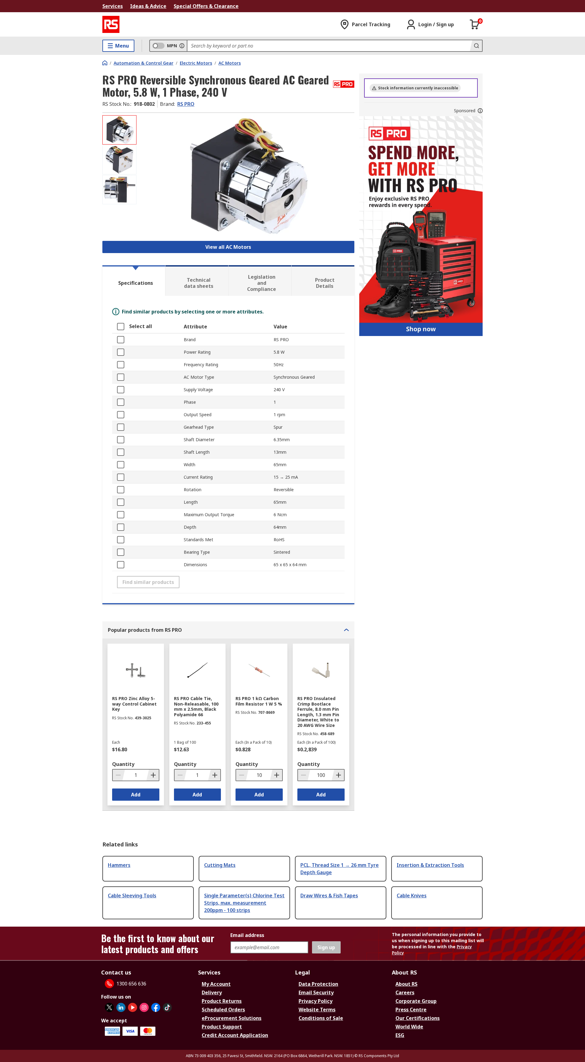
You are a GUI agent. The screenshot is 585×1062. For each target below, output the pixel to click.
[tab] (133, 280)
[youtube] (132, 1007)
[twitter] (109, 1007)
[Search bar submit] (476, 45)
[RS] (110, 24)
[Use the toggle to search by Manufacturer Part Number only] (181, 45)
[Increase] (153, 775)
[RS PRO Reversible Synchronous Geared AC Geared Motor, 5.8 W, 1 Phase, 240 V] (246, 176)
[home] (104, 62)
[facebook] (155, 1007)
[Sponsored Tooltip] (480, 111)
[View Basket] (475, 24)
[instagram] (144, 1007)
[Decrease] (119, 775)
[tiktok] (167, 1007)
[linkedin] (121, 1007)
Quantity (123, 764)
